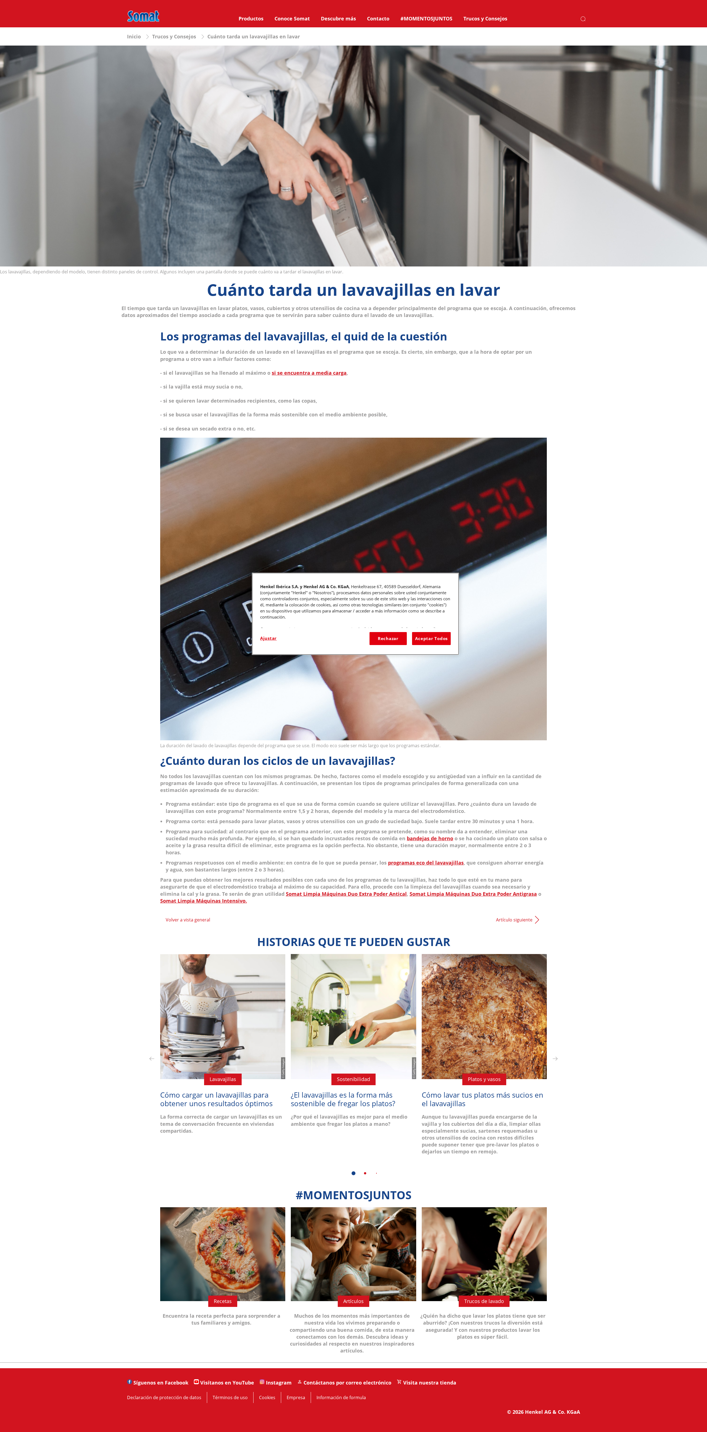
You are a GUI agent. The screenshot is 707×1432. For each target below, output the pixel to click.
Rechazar (388, 638)
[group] (353, 1068)
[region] (355, 614)
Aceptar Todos (431, 638)
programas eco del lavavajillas (426, 862)
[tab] (353, 1173)
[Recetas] (222, 1285)
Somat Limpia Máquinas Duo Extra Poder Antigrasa (473, 894)
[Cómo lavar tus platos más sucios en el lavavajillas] (484, 1059)
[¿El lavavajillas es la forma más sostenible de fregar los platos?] (353, 1059)
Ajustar (268, 638)
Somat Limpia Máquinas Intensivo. (203, 900)
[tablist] (353, 1173)
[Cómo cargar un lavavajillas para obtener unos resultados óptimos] (222, 1059)
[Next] (555, 1059)
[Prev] (152, 1059)
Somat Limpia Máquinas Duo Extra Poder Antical (346, 894)
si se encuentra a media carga (309, 372)
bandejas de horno (430, 838)
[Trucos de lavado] (484, 1285)
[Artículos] (353, 1285)
